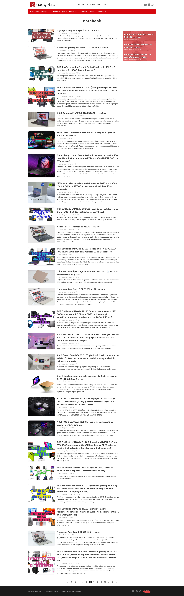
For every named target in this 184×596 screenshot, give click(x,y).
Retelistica (73, 11)
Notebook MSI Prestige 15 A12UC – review (78, 226)
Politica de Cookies (51, 591)
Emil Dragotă (63, 33)
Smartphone (45, 11)
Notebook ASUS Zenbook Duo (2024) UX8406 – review (137, 55)
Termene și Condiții (34, 591)
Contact (101, 5)
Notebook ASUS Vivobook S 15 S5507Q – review (138, 45)
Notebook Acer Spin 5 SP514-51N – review (78, 532)
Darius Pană (62, 50)
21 (112, 582)
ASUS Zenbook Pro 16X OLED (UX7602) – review (81, 113)
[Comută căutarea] (140, 5)
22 (83, 116)
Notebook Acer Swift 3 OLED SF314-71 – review (81, 289)
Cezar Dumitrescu (64, 116)
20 (80, 96)
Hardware (56, 11)
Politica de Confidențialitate (71, 591)
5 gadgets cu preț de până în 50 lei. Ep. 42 (79, 30)
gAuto (64, 11)
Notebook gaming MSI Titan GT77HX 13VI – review (82, 47)
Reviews (90, 5)
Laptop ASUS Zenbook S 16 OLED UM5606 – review (139, 35)
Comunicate (101, 11)
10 (140, 49)
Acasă (81, 5)
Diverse (92, 11)
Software (83, 11)
